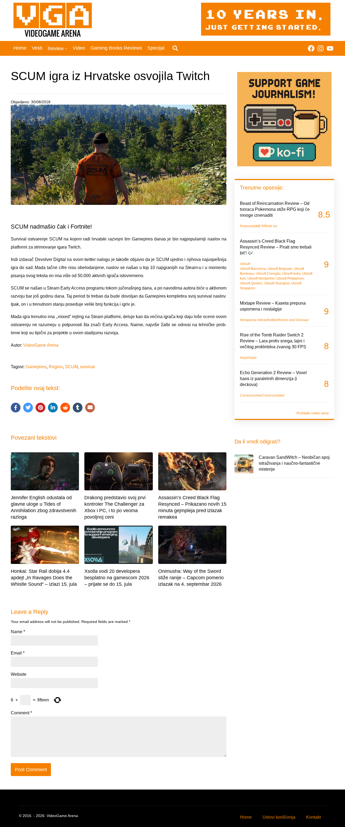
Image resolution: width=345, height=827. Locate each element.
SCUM (71, 366)
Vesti (37, 48)
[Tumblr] (77, 407)
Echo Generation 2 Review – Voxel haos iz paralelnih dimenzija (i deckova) (273, 378)
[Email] (90, 407)
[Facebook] (311, 48)
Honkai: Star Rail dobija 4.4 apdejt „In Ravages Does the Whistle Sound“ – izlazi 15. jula (44, 577)
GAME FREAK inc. (264, 226)
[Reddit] (65, 407)
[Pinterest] (40, 407)
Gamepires (36, 366)
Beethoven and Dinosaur (290, 320)
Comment (21, 713)
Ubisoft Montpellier (261, 278)
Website (18, 674)
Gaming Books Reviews (116, 48)
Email (18, 653)
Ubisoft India (291, 273)
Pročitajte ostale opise (312, 413)
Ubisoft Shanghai (276, 283)
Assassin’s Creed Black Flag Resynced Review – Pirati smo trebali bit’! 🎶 (276, 247)
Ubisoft (245, 264)
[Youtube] (330, 48)
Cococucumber (251, 395)
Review (56, 48)
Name (18, 632)
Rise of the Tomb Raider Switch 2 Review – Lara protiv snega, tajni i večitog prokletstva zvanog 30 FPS (273, 341)
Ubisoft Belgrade (280, 269)
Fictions (245, 226)
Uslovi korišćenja (279, 817)
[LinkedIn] (53, 407)
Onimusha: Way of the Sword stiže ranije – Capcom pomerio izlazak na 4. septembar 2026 (191, 577)
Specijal (155, 48)
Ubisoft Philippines (290, 278)
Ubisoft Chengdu (268, 273)
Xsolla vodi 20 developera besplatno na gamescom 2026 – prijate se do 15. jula (116, 577)
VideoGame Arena (40, 345)
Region (56, 366)
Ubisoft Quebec (251, 283)
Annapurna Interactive (256, 320)
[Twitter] (28, 407)
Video (79, 48)
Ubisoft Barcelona (253, 269)
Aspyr (244, 358)
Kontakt (313, 817)
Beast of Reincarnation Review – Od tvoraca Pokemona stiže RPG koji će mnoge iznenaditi (275, 209)
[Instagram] (320, 48)
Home (19, 48)
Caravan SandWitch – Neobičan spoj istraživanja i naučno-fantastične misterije (294, 463)
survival (87, 366)
